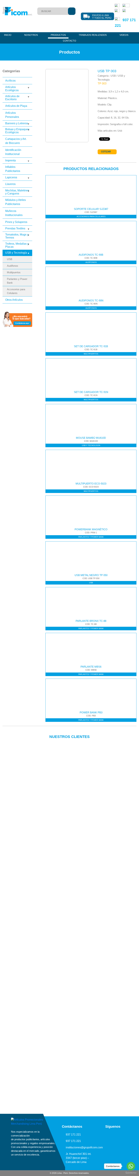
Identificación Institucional (13, 152)
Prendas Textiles (15, 228)
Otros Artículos (14, 299)
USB (9, 259)
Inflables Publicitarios (12, 168)
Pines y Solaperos (16, 222)
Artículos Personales (12, 114)
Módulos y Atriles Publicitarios (15, 202)
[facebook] (123, 1134)
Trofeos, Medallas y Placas (17, 245)
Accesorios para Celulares (16, 291)
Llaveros (10, 184)
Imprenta (10, 160)
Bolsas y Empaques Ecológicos (17, 131)
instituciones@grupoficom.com (84, 1147)
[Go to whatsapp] (131, 1166)
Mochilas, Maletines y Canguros (17, 192)
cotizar (106, 151)
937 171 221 (73, 1134)
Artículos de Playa (16, 105)
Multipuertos (14, 272)
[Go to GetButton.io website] (130, 1173)
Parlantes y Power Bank (17, 281)
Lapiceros (11, 177)
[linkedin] (101, 1134)
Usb (119, 130)
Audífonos (12, 265)
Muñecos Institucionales (14, 213)
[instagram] (116, 1134)
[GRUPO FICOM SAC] (17, 11)
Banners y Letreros (16, 123)
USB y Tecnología (16, 252)
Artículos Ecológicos (12, 89)
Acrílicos (10, 80)
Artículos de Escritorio (12, 98)
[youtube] (109, 1134)
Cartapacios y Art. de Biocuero (15, 140)
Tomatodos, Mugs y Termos (16, 236)
